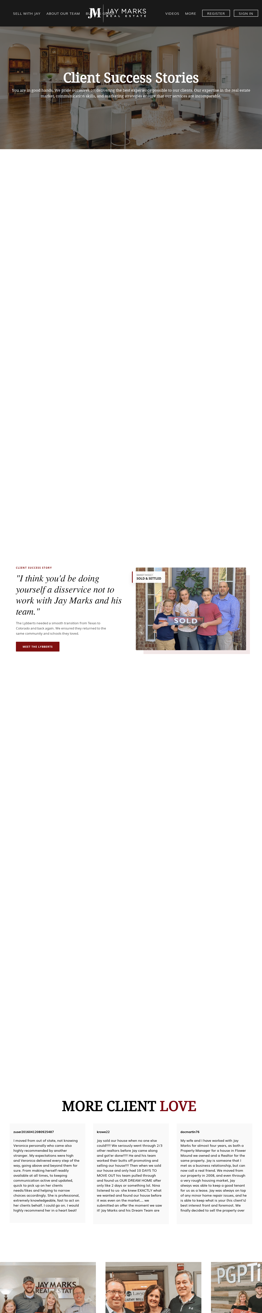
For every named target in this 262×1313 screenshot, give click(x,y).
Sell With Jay (26, 13)
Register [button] (216, 13)
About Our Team (63, 13)
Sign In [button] (246, 13)
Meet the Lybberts (38, 646)
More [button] (190, 13)
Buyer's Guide (100, 13)
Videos (172, 13)
